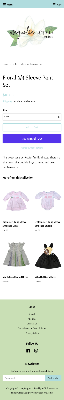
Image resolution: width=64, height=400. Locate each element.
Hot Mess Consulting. (43, 392)
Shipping (7, 101)
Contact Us (32, 323)
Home (5, 64)
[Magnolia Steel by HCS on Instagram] (36, 351)
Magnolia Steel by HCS (35, 388)
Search (32, 314)
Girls (15, 64)
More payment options (32, 147)
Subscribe (53, 378)
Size (5, 110)
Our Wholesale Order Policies (32, 328)
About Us (32, 319)
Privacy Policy (32, 333)
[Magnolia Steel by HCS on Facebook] (28, 351)
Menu (9, 5)
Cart (59, 5)
